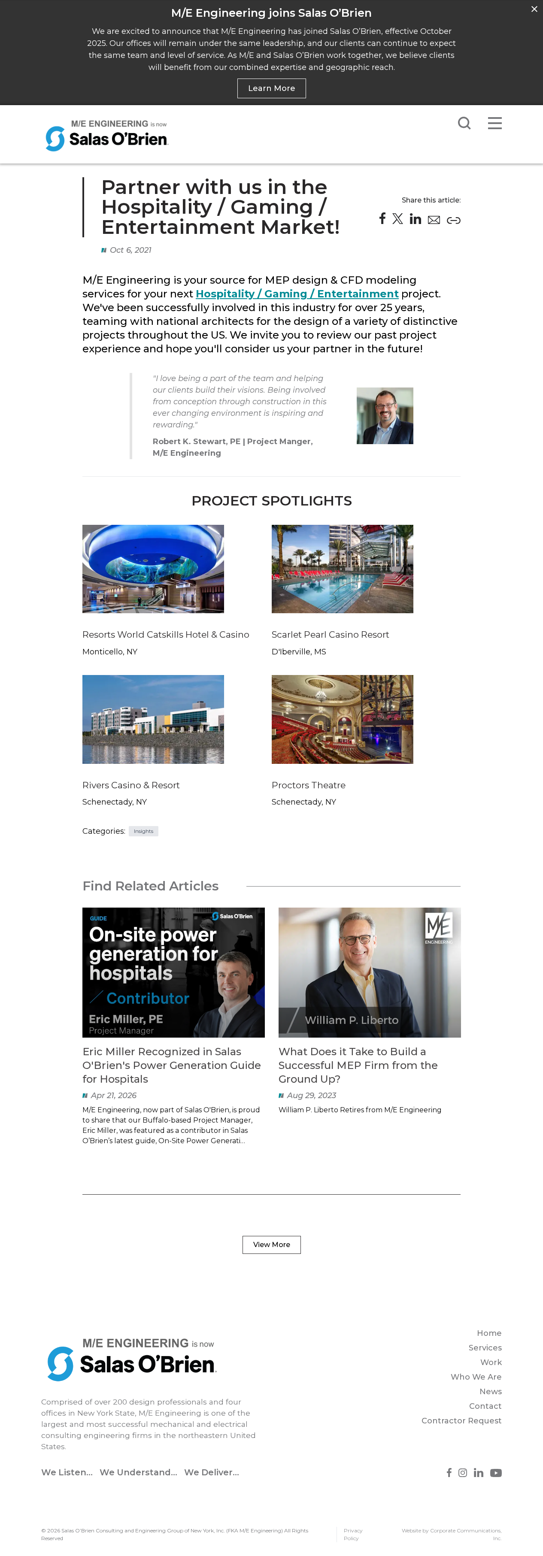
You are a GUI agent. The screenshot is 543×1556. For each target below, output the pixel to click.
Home (489, 1333)
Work (491, 1362)
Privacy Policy (353, 1534)
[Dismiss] (534, 9)
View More (271, 1245)
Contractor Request (462, 1421)
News (490, 1392)
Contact (485, 1406)
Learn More (271, 88)
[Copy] (454, 220)
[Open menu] (495, 123)
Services (485, 1348)
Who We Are (476, 1377)
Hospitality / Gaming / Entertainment (297, 294)
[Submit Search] (464, 123)
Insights (143, 831)
